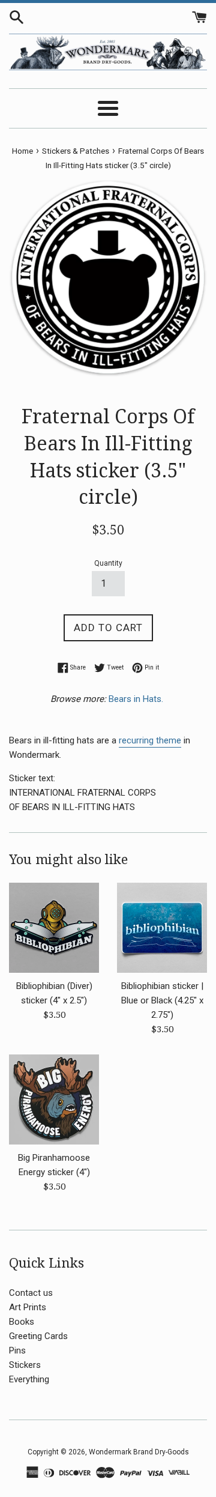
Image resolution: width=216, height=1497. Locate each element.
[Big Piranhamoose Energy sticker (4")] (54, 1099)
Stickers (25, 1364)
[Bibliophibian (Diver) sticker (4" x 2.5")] (54, 928)
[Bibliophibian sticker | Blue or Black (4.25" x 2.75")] (162, 928)
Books (21, 1321)
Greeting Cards (38, 1336)
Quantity (108, 563)
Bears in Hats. (137, 699)
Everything (29, 1379)
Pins (17, 1350)
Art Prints (27, 1307)
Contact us (31, 1292)
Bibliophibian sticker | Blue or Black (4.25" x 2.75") (162, 1000)
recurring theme (150, 740)
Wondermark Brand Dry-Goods (139, 1452)
